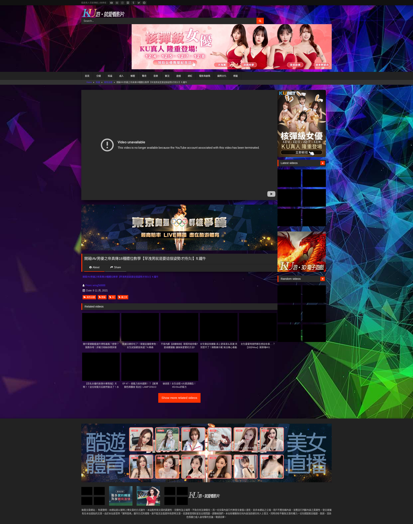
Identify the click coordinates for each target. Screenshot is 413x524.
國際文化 (221, 76)
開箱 (103, 297)
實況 (167, 76)
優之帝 (124, 297)
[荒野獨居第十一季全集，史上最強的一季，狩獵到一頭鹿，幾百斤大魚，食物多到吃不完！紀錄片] (314, 198)
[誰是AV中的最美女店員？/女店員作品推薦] (182, 501)
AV (113, 297)
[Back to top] (403, 514)
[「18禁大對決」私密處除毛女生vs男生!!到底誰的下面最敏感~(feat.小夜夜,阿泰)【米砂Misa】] (169, 501)
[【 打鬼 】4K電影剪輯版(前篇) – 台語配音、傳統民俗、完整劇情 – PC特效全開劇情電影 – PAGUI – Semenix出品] (289, 294)
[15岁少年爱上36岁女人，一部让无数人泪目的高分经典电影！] (182, 491)
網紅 (190, 76)
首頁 (87, 76)
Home (89, 82)
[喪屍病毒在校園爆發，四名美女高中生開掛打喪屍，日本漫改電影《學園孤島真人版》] (99, 501)
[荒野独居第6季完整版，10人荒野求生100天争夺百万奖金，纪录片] (314, 217)
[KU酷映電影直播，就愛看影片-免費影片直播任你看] (103, 13)
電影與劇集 (204, 76)
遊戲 (178, 76)
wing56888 (99, 285)
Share (117, 267)
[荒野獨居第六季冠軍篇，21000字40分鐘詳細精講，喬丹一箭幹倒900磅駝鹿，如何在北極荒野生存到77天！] (289, 198)
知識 (110, 76)
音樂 (155, 76)
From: (89, 285)
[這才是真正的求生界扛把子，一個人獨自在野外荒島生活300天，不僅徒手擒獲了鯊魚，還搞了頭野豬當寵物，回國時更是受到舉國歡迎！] (289, 217)
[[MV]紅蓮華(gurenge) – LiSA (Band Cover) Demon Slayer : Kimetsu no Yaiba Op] (86, 491)
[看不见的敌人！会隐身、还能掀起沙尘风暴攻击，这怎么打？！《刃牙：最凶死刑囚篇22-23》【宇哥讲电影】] (289, 333)
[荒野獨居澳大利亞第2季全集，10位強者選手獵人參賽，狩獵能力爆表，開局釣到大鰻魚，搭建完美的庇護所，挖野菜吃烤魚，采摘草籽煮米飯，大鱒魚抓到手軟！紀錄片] (314, 178)
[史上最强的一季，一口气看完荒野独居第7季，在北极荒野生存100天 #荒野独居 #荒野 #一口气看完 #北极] (289, 178)
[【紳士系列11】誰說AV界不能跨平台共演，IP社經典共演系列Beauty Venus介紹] (314, 333)
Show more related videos (179, 397)
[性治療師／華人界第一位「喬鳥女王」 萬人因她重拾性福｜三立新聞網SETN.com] (99, 491)
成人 (121, 76)
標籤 (235, 76)
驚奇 (144, 76)
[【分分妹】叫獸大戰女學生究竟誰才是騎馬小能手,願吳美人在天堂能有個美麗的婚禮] (314, 294)
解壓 (133, 76)
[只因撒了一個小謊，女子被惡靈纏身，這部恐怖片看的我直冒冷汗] (314, 313)
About (95, 267)
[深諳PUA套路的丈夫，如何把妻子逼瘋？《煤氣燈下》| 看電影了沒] (86, 501)
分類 (98, 76)
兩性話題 (108, 82)
